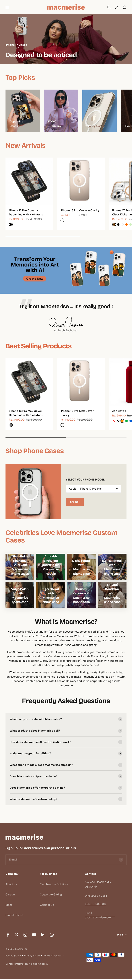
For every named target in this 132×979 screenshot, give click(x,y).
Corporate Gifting (51, 894)
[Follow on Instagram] (25, 935)
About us (11, 884)
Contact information (17, 963)
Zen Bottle (119, 411)
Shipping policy (39, 963)
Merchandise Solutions (54, 884)
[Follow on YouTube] (34, 935)
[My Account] (117, 7)
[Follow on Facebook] (8, 935)
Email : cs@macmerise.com (98, 915)
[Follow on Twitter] (16, 935)
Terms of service (52, 955)
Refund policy (13, 955)
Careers (10, 894)
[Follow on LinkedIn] (43, 935)
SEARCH (75, 502)
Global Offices (14, 915)
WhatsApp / (92, 895)
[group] (66, 39)
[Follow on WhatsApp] (51, 935)
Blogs (9, 905)
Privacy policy (32, 955)
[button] (93, 489)
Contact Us (47, 905)
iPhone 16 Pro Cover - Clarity (80, 210)
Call (103, 895)
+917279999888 (95, 904)
